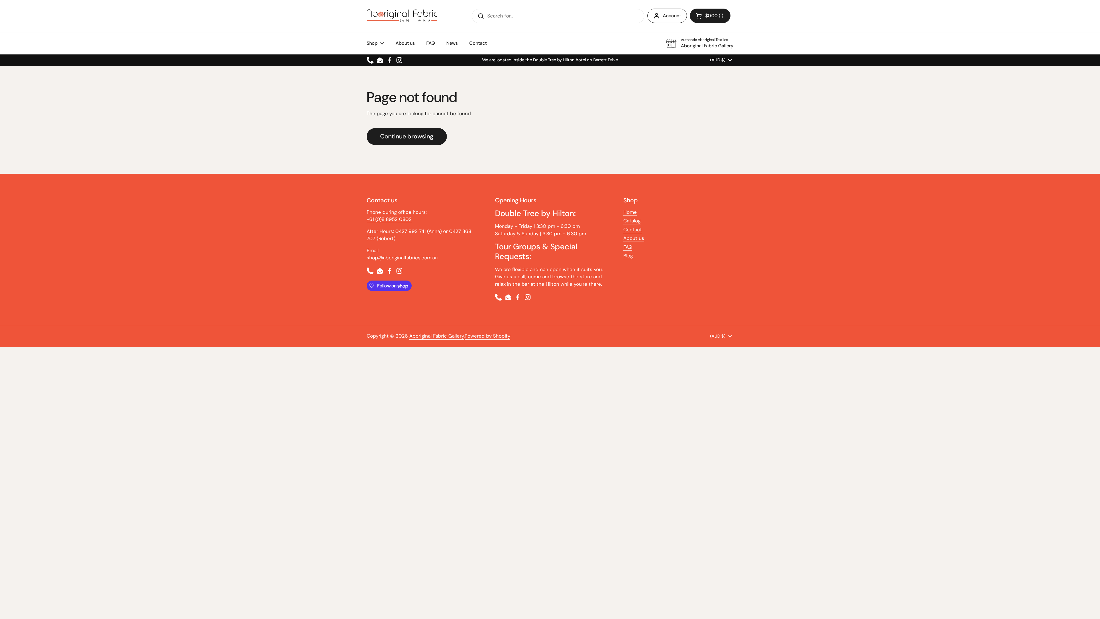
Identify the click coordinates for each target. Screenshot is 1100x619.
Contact (632, 229)
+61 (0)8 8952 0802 (389, 219)
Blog (628, 255)
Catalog (632, 221)
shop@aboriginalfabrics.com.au (402, 257)
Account (672, 16)
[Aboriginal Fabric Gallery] (402, 15)
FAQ (627, 247)
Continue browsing (406, 136)
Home (630, 212)
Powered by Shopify (487, 336)
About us (633, 238)
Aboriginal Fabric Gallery (436, 336)
